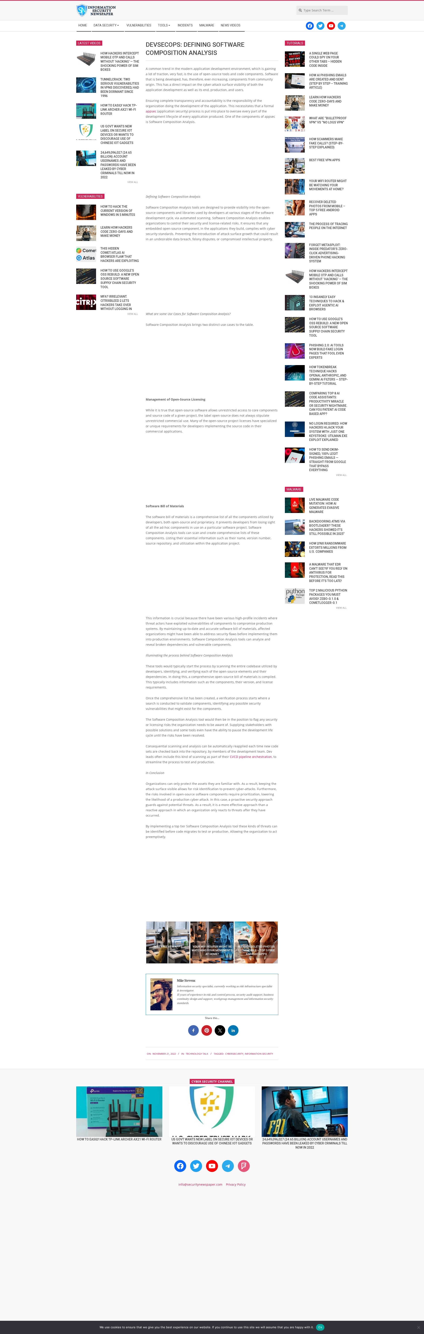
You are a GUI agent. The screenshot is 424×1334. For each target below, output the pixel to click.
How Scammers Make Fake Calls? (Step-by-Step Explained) (326, 143)
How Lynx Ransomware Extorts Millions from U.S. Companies (327, 547)
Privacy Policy (236, 1184)
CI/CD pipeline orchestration (251, 757)
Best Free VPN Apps (324, 160)
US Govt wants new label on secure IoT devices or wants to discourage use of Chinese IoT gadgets (117, 135)
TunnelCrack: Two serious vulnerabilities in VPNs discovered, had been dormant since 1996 (119, 88)
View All (132, 182)
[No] (418, 1327)
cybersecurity (234, 1053)
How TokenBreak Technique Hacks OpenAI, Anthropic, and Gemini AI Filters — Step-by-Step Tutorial (328, 375)
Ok (320, 1327)
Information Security (259, 1053)
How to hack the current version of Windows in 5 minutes (117, 210)
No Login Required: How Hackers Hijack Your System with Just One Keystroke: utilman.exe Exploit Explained (328, 432)
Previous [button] (142, 942)
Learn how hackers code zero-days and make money (116, 231)
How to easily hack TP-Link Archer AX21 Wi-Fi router (118, 109)
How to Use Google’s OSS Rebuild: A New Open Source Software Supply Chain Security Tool (119, 279)
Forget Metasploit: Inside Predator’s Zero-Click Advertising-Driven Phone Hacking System (328, 253)
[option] (167, 942)
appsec (151, 111)
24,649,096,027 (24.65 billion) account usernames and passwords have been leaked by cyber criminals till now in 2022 (118, 165)
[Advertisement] (212, 161)
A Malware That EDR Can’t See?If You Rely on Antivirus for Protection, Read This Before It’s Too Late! (328, 573)
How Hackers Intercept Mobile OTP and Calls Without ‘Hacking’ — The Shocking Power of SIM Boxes (119, 62)
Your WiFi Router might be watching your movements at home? (328, 185)
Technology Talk (197, 1053)
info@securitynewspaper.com (200, 1184)
